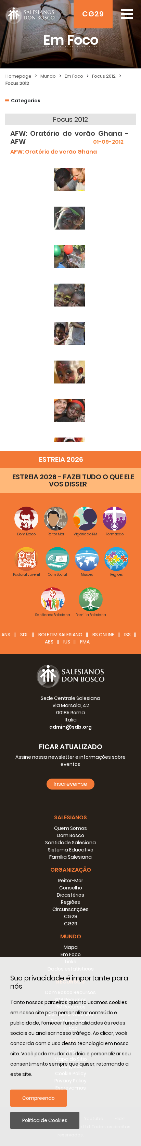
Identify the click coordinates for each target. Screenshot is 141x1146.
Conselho (70, 887)
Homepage (18, 76)
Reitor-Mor (70, 880)
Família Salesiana (70, 857)
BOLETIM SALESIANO (60, 634)
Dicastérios (70, 894)
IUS (66, 641)
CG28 (70, 916)
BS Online (103, 634)
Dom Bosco (70, 835)
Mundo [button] (70, 936)
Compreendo (38, 1098)
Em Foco (74, 76)
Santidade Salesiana (70, 842)
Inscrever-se (70, 784)
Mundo (48, 76)
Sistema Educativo (70, 849)
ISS (127, 634)
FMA (85, 641)
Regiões (70, 902)
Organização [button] (70, 870)
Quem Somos (70, 828)
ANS (5, 634)
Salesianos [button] (70, 817)
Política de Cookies (44, 1120)
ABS (49, 641)
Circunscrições (70, 909)
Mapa (71, 947)
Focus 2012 (104, 76)
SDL (24, 634)
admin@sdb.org (70, 727)
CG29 (93, 14)
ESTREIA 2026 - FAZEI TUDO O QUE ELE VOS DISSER (73, 480)
